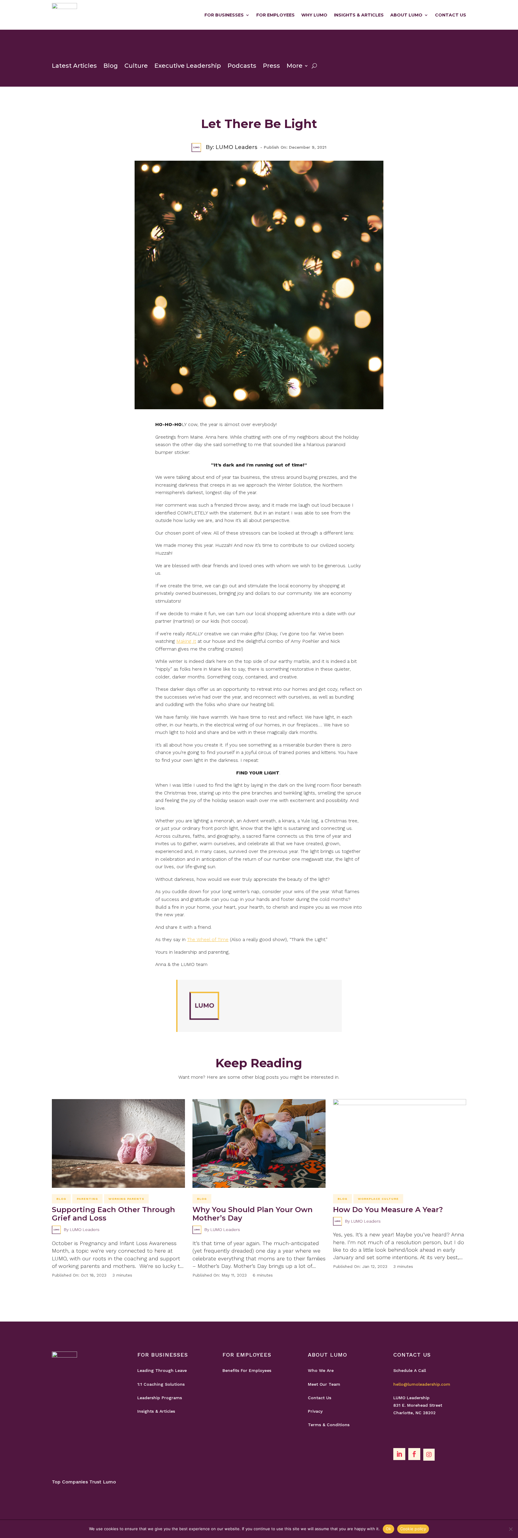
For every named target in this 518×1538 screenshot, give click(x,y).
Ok (388, 1528)
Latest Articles (74, 65)
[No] (511, 1529)
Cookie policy (413, 1528)
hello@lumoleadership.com (421, 1384)
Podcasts (242, 65)
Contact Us (450, 15)
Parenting (87, 1198)
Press (271, 65)
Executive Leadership (187, 65)
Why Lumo (314, 15)
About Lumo (406, 15)
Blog (110, 65)
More (294, 65)
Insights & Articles (359, 15)
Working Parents (126, 1198)
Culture (136, 65)
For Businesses (224, 15)
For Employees (275, 15)
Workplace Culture (378, 1198)
